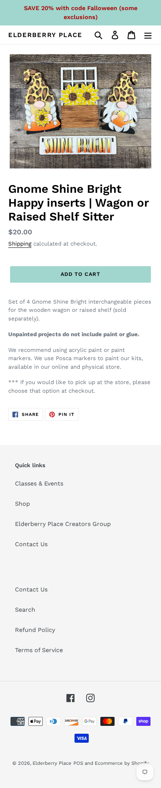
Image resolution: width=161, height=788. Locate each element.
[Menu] (148, 35)
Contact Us (31, 544)
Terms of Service (39, 650)
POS (78, 763)
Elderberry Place (45, 35)
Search (25, 609)
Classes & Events (39, 483)
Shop (22, 503)
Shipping (19, 243)
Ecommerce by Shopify (122, 763)
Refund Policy (35, 629)
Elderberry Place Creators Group (63, 523)
